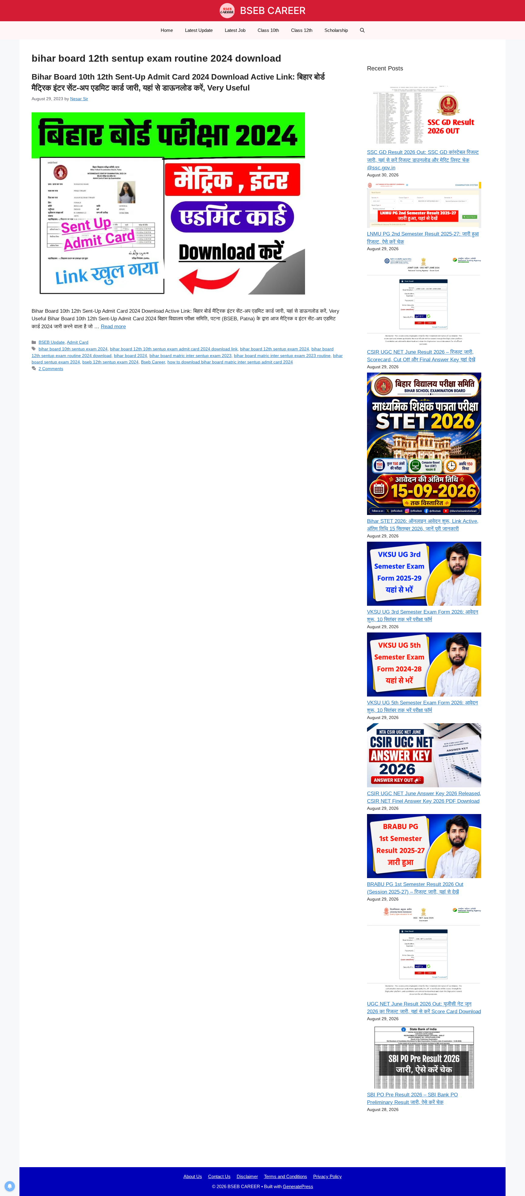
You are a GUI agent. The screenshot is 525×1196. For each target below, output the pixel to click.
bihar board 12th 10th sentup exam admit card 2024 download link (174, 348)
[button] (362, 30)
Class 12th (301, 30)
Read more (113, 326)
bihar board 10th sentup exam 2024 (73, 348)
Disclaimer (247, 1176)
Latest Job (235, 30)
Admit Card (77, 342)
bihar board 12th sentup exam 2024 (274, 348)
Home (167, 30)
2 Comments (51, 368)
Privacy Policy (327, 1176)
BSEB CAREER (273, 10)
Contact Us (219, 1176)
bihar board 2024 (130, 355)
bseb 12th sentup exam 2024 (110, 361)
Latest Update (199, 30)
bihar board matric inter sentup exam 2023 (190, 355)
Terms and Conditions (285, 1176)
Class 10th (268, 30)
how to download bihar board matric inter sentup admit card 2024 (230, 361)
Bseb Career (153, 361)
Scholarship (336, 30)
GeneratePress (298, 1186)
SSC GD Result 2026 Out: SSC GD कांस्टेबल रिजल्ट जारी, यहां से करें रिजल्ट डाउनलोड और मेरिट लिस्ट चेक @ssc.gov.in (423, 160)
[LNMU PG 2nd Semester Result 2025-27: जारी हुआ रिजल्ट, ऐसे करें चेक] (424, 205)
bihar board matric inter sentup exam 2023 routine (282, 355)
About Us (193, 1176)
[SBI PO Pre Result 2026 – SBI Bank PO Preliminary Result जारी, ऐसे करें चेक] (424, 1057)
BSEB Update (52, 342)
